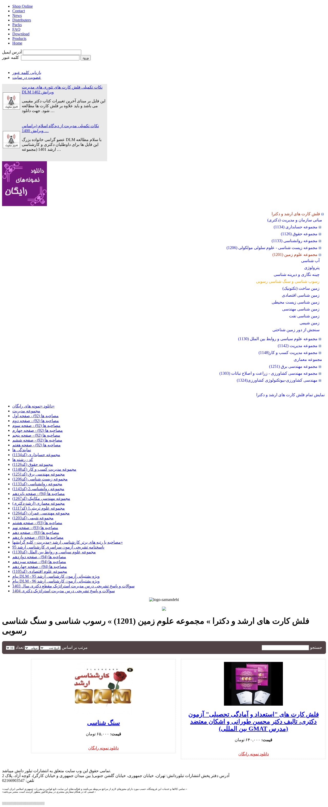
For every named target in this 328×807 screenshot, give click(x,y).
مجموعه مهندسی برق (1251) (293, 366)
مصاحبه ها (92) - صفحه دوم (35, 420)
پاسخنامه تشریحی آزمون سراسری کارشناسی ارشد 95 (58, 547)
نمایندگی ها (21, 450)
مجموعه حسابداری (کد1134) (36, 455)
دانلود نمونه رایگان (253, 754)
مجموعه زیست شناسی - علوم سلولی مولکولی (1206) (272, 247)
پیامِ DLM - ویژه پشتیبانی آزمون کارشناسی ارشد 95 (56, 576)
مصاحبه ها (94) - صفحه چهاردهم (39, 566)
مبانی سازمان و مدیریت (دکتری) (294, 220)
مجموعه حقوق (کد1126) (32, 464)
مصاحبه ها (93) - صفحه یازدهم (38, 537)
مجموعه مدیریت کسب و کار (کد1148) (44, 469)
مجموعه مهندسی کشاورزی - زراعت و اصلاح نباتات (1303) (268, 373)
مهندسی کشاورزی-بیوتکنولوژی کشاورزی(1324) (277, 380)
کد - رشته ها (22, 459)
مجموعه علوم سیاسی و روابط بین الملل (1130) (277, 339)
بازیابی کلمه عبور (26, 72)
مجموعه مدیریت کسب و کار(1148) (288, 352)
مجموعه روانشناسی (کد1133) (37, 484)
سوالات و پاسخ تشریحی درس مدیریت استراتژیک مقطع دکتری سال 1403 (73, 586)
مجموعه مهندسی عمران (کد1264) (41, 513)
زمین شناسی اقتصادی (301, 295)
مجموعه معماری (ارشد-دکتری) (38, 503)
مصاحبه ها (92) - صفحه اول (35, 416)
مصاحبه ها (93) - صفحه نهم (35, 527)
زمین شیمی (310, 323)
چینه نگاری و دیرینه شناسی (297, 274)
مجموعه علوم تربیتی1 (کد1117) (38, 508)
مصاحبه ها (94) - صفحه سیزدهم (39, 561)
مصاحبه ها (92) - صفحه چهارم (37, 430)
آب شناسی (310, 261)
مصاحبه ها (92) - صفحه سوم (36, 425)
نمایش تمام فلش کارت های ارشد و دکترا (290, 395)
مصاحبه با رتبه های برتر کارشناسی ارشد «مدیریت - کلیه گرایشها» (67, 542)
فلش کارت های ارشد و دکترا (296, 214)
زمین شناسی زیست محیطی (296, 302)
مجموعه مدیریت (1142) (297, 345)
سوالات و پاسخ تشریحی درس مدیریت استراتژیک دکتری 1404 (63, 591)
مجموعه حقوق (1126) (299, 234)
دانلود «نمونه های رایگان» (33, 406)
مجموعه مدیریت (26, 411)
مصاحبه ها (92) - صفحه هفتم (36, 445)
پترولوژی (312, 267)
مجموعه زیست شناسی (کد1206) (40, 479)
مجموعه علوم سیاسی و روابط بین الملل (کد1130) (54, 552)
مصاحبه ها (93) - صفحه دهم (35, 532)
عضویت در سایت (26, 77)
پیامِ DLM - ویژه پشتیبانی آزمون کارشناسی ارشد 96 (56, 581)
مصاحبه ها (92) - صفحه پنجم (36, 435)
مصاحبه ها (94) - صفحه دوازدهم (39, 557)
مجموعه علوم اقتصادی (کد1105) (39, 571)
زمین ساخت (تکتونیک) (301, 288)
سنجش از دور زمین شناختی (296, 330)
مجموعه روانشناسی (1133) (294, 241)
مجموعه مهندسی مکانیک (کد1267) (41, 498)
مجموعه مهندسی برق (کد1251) (38, 474)
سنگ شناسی (103, 722)
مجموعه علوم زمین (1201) (294, 254)
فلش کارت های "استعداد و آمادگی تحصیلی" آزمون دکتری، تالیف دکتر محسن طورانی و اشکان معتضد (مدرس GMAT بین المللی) (253, 721)
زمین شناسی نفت (304, 316)
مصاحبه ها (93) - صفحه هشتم (37, 523)
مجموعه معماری (308, 359)
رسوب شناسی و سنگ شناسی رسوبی (288, 281)
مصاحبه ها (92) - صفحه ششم (37, 440)
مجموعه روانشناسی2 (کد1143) (38, 489)
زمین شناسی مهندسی (301, 309)
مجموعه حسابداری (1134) (295, 227)
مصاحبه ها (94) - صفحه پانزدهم (38, 493)
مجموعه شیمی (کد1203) (33, 518)
